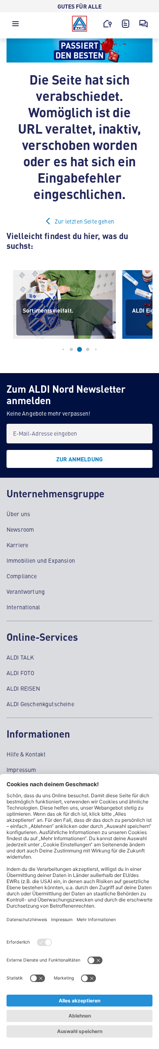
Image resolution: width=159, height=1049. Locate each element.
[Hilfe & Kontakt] (143, 24)
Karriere (17, 545)
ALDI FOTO (20, 673)
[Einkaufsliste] (125, 24)
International (23, 607)
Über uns (18, 514)
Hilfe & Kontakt (26, 754)
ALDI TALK (20, 657)
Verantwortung (26, 591)
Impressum (21, 769)
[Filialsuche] (108, 24)
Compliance (22, 576)
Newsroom (20, 529)
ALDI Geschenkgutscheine (40, 704)
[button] (15, 25)
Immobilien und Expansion (41, 560)
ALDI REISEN (23, 688)
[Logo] (79, 24)
